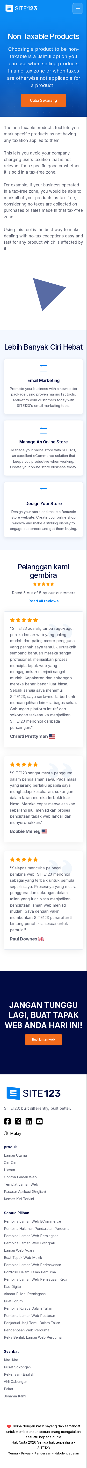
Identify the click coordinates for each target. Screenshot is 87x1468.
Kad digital (13, 1286)
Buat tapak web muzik (23, 1257)
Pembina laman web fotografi (29, 1243)
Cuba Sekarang (43, 100)
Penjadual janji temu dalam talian (32, 1323)
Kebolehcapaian (67, 1453)
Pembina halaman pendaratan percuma (36, 1228)
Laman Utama (15, 1155)
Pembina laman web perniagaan (31, 1235)
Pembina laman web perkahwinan (32, 1264)
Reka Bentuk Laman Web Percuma (33, 1337)
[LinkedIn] (29, 1121)
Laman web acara (19, 1250)
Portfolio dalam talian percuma (30, 1272)
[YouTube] (39, 1121)
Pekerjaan (20, 1374)
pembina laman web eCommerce (32, 1221)
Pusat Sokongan (17, 1367)
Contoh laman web (20, 1177)
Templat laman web (21, 1184)
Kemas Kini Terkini (19, 1198)
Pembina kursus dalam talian (28, 1308)
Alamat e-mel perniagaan (25, 1294)
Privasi (26, 1453)
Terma (13, 1453)
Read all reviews (44, 600)
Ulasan (9, 1169)
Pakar (8, 1389)
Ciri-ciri (10, 1162)
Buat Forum (13, 1301)
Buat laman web (43, 1039)
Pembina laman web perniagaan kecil (35, 1279)
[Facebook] (8, 1121)
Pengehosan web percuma (26, 1330)
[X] (18, 1121)
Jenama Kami (15, 1396)
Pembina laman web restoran (29, 1315)
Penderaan (43, 1453)
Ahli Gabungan (15, 1381)
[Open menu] (77, 8)
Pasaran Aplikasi (25, 1191)
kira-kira (11, 1360)
